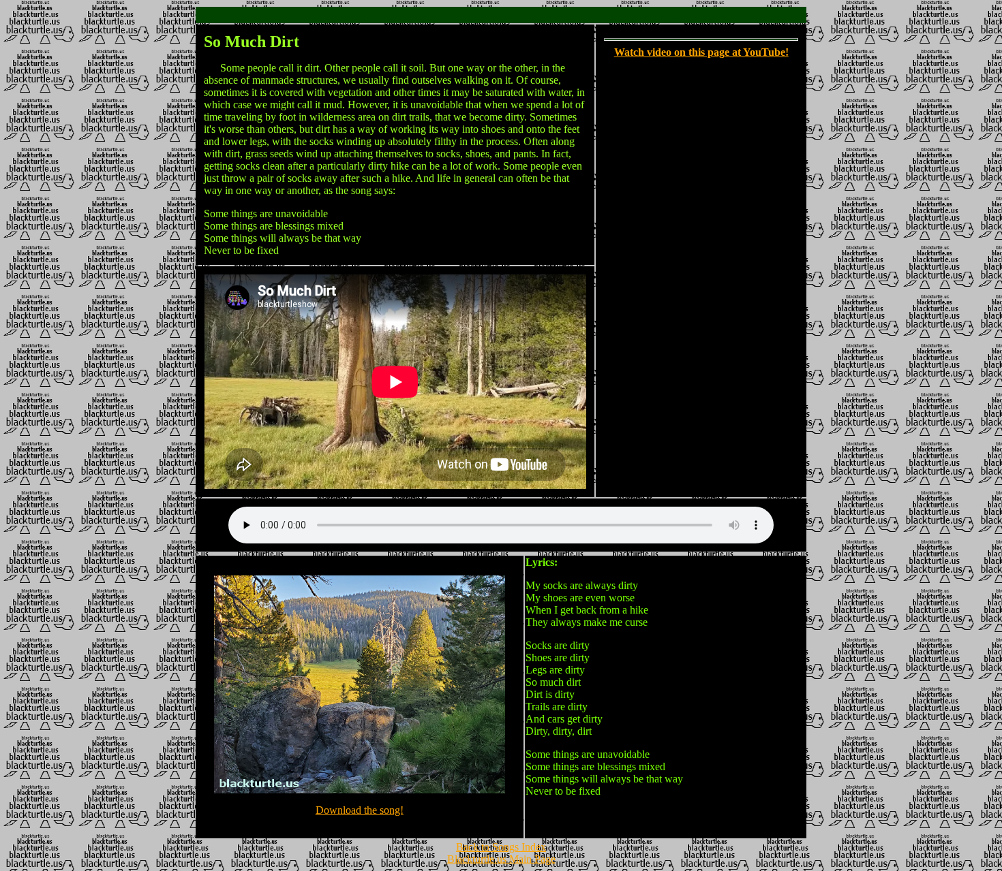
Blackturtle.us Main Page (501, 859)
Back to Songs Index (501, 847)
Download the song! (360, 810)
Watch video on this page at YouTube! (701, 52)
